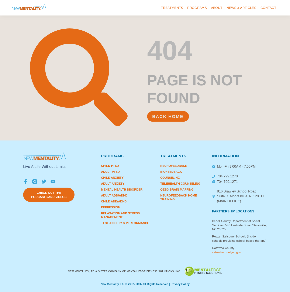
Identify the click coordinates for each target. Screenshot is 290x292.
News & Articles (241, 8)
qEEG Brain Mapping (177, 189)
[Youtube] (53, 181)
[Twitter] (43, 181)
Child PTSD (110, 165)
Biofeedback (171, 171)
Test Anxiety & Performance (125, 223)
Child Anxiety (112, 177)
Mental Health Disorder (121, 189)
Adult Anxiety (112, 183)
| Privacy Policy (179, 284)
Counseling (170, 177)
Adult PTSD (110, 171)
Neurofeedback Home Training (178, 197)
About (216, 8)
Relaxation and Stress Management (120, 215)
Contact (268, 8)
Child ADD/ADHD (114, 201)
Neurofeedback (173, 165)
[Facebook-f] (25, 181)
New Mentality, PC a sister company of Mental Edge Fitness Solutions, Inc (124, 271)
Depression (110, 207)
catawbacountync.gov (226, 252)
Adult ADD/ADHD (114, 195)
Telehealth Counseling (180, 183)
